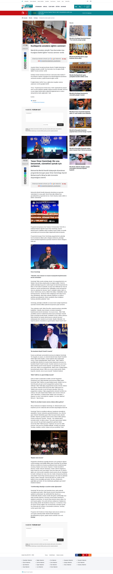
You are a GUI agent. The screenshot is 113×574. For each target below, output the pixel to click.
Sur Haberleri (53, 560)
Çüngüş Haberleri (68, 562)
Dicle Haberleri (81, 562)
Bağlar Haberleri (40, 560)
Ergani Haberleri (40, 564)
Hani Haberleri (53, 564)
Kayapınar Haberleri (68, 560)
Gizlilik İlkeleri (52, 555)
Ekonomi (63, 6)
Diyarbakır (38, 6)
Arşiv (63, 1)
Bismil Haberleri (26, 562)
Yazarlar (58, 1)
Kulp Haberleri (26, 567)
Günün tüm (86, 13)
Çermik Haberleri (40, 562)
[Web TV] (87, 1)
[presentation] (26, 13)
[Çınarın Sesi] (27, 6)
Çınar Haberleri (53, 562)
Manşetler (26, 1)
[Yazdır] (25, 65)
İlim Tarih (51, 6)
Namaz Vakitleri (41, 1)
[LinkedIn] (25, 58)
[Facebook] (25, 53)
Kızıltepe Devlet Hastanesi (38, 102)
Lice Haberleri (40, 567)
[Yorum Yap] (25, 68)
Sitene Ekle (67, 1)
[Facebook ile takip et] (76, 555)
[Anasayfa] (22, 1)
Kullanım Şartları (59, 555)
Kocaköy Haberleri (82, 564)
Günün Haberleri (33, 1)
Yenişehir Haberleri (82, 560)
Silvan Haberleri (53, 567)
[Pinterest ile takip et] (86, 555)
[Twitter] (25, 56)
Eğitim (58, 6)
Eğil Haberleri (26, 564)
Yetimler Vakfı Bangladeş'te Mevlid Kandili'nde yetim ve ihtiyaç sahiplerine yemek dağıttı (55, 13)
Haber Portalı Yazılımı (28, 572)
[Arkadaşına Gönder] (25, 63)
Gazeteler (47, 1)
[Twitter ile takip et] (80, 555)
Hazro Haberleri (67, 564)
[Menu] (76, 6)
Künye (46, 555)
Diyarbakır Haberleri (27, 560)
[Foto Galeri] (90, 1)
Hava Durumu (52, 1)
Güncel (45, 6)
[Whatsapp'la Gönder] (25, 60)
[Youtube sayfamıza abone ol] (83, 555)
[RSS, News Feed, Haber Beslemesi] (89, 555)
